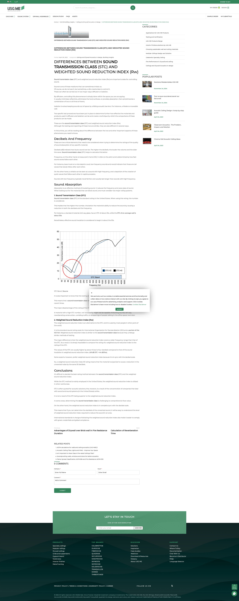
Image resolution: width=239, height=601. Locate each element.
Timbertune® (97, 574)
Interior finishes (59, 561)
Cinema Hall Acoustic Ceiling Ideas (167, 139)
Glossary (134, 559)
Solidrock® (97, 567)
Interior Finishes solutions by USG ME (158, 45)
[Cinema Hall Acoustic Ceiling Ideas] (147, 141)
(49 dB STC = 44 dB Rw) (98, 352)
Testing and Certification (154, 37)
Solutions (134, 546)
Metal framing (58, 564)
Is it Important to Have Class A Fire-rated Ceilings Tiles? (75, 453)
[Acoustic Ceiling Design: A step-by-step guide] (147, 113)
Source (65, 291)
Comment (57, 477)
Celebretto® (97, 546)
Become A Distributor (178, 556)
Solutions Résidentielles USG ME (166, 82)
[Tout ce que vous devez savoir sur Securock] (147, 98)
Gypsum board (58, 556)
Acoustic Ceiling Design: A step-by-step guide (169, 112)
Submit (63, 491)
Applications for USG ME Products (157, 33)
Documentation (176, 551)
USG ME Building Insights (67, 22)
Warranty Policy (97, 586)
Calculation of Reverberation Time (125, 431)
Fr (10, 1)
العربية (16, 1)
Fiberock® (96, 551)
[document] (119, 303)
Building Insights (108, 57)
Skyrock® (96, 564)
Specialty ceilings (59, 546)
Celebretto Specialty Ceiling (155, 57)
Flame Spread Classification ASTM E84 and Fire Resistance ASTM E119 (80, 459)
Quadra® (96, 554)
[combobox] (104, 7)
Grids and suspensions (61, 554)
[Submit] (132, 7)
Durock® (96, 548)
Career (110, 586)
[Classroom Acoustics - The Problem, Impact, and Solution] (147, 127)
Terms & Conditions (78, 586)
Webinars (134, 554)
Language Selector (177, 561)
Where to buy (225, 2)
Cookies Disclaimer (139, 304)
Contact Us (174, 546)
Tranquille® (97, 569)
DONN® (95, 572)
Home (56, 22)
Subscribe (138, 528)
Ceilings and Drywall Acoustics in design (88, 22)
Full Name (57, 469)
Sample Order (212, 16)
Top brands (98, 542)
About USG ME (136, 561)
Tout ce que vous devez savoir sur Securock (166, 97)
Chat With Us (175, 554)
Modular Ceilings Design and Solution (158, 53)
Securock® (97, 556)
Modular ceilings (59, 548)
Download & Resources (139, 556)
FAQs (68, 16)
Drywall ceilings (59, 551)
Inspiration (135, 548)
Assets (74, 16)
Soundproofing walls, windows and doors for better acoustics (77, 456)
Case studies (135, 551)
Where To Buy (175, 548)
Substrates (57, 559)
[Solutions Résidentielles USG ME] (147, 84)
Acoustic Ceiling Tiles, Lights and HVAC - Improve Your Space (77, 450)
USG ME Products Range (154, 41)
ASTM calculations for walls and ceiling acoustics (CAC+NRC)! (77, 447)
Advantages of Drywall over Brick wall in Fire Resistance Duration (80, 431)
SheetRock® (97, 559)
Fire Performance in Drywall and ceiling (159, 61)
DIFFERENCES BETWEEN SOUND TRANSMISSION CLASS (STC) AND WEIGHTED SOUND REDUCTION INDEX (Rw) (91, 40)
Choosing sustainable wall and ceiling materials (162, 49)
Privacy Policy (61, 586)
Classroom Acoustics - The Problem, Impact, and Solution (167, 126)
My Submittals (226, 16)
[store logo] (28, 8)
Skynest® (96, 561)
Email (100, 469)
